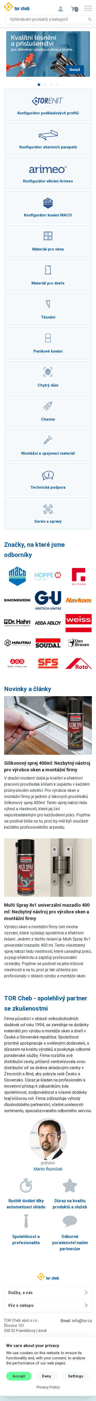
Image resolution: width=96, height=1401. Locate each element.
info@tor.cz (82, 1320)
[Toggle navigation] (61, 7)
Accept (19, 1376)
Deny (46, 1376)
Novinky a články (27, 689)
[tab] (39, 85)
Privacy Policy (48, 1387)
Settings (75, 1376)
